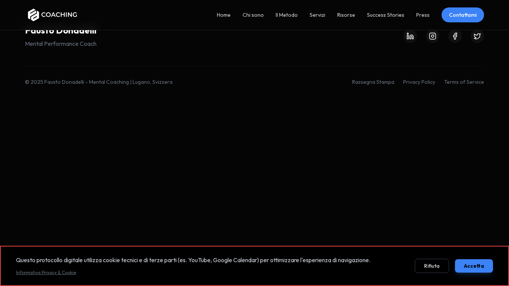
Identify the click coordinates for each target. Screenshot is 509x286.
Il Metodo (287, 15)
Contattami (463, 15)
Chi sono (253, 15)
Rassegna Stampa (373, 82)
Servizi (317, 15)
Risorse (346, 15)
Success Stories (385, 15)
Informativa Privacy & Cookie (46, 272)
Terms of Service (464, 82)
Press (423, 15)
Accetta (474, 266)
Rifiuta (432, 266)
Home (224, 15)
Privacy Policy (419, 82)
